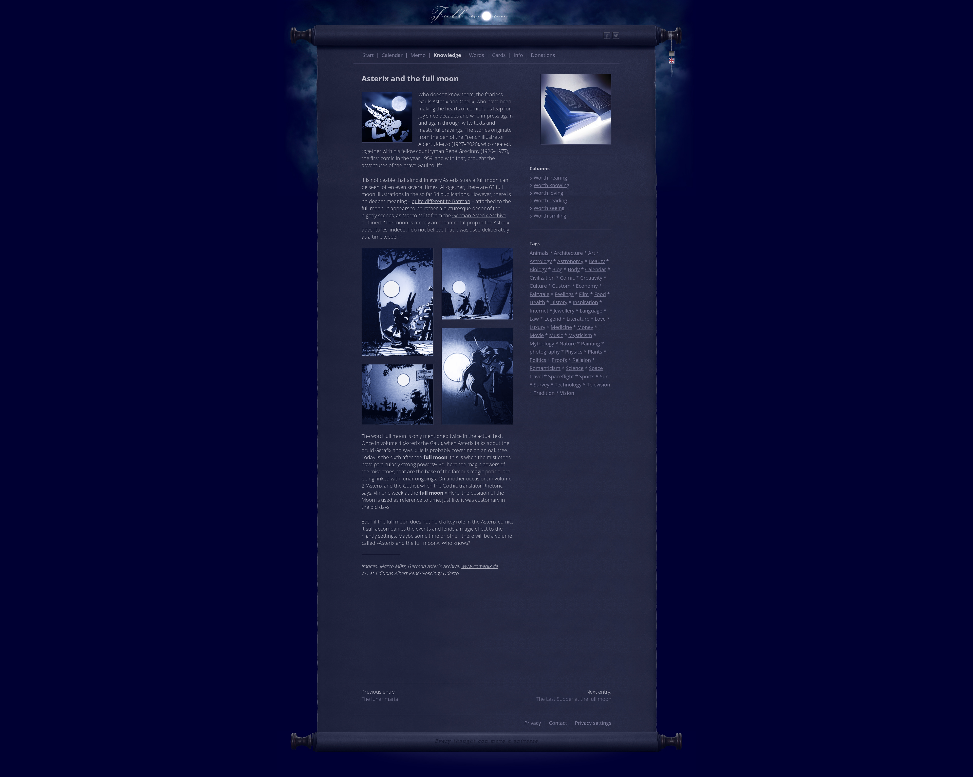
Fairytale (539, 294)
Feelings (564, 294)
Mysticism (580, 335)
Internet (539, 310)
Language (591, 310)
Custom (561, 285)
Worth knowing (551, 185)
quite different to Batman (441, 201)
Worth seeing (549, 208)
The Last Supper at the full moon (573, 698)
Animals (539, 252)
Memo (418, 55)
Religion (581, 360)
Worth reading (550, 200)
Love (600, 318)
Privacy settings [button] (593, 723)
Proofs (559, 360)
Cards (499, 55)
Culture (538, 285)
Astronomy (570, 261)
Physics (574, 351)
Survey (541, 384)
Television (598, 384)
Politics (538, 360)
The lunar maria (380, 698)
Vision (567, 393)
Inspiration (585, 302)
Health (537, 302)
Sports (586, 376)
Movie (537, 335)
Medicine (561, 327)
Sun (604, 376)
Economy (587, 285)
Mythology (542, 343)
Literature (578, 318)
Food (600, 294)
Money (585, 327)
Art (591, 252)
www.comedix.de (479, 566)
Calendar (392, 55)
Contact (558, 723)
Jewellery (564, 310)
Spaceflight (561, 376)
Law (534, 318)
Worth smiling (550, 215)
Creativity (591, 277)
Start (368, 55)
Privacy (532, 723)
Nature (567, 343)
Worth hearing (550, 177)
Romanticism (545, 368)
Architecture (568, 252)
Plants (595, 351)
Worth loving (548, 192)
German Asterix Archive (479, 215)
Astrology (541, 261)
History (558, 302)
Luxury (537, 327)
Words (476, 55)
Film (584, 294)
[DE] (672, 53)
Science (575, 368)
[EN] (672, 61)
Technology (568, 384)
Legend (552, 318)
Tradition (544, 393)
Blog (557, 269)
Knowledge (447, 55)
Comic (567, 277)
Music (556, 335)
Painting (590, 343)
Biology (538, 269)
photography (545, 351)
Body (574, 269)
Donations (543, 55)
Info (518, 55)
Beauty (597, 261)
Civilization (542, 277)
